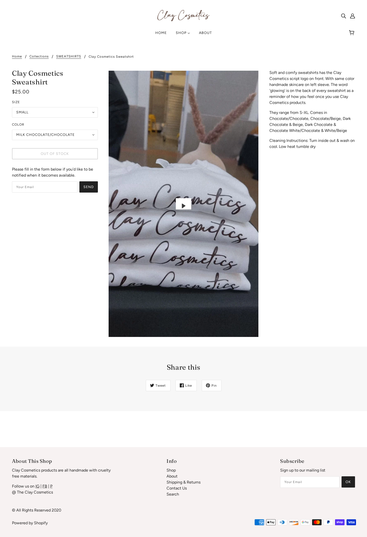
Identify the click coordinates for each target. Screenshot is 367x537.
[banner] (184, 15)
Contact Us (177, 488)
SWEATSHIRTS (68, 56)
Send (88, 187)
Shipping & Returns (183, 482)
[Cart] (352, 33)
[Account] (352, 16)
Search (173, 494)
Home (17, 56)
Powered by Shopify (30, 523)
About (172, 476)
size (16, 102)
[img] (343, 16)
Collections (39, 56)
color (18, 124)
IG (37, 486)
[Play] (183, 203)
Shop (171, 470)
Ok (348, 482)
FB (44, 486)
